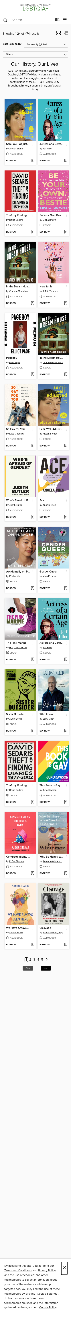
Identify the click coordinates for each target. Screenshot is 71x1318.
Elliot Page (14, 362)
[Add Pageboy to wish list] (32, 374)
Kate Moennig (16, 433)
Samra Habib (16, 932)
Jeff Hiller (47, 148)
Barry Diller (48, 718)
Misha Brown (49, 220)
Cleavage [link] (45, 928)
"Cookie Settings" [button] (47, 1294)
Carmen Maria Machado (20, 291)
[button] (58, 34)
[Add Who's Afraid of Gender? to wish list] (32, 517)
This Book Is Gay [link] (50, 785)
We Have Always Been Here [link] (18, 928)
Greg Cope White (18, 647)
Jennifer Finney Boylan (54, 932)
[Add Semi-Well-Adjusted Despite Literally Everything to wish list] (32, 160)
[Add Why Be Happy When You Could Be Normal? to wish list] (65, 873)
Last (46, 968)
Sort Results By (12, 44)
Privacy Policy (47, 1270)
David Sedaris (16, 220)
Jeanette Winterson (52, 861)
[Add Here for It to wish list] (65, 303)
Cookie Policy (47, 1307)
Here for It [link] (46, 286)
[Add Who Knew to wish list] (65, 731)
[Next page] (46, 960)
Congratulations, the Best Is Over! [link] (18, 856)
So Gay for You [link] (15, 429)
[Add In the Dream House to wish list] (32, 303)
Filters (9, 54)
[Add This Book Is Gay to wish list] (65, 802)
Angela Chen (49, 505)
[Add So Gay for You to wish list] (32, 446)
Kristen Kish (15, 576)
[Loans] (57, 20)
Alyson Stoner (16, 148)
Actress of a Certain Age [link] (52, 144)
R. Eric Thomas (50, 291)
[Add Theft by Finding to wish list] (32, 232)
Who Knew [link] (46, 714)
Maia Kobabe (49, 576)
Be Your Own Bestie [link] (52, 215)
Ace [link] (42, 500)
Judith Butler (15, 505)
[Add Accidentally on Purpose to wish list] (32, 588)
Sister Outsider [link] (15, 714)
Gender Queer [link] (48, 571)
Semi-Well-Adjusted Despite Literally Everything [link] (18, 144)
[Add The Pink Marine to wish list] (32, 659)
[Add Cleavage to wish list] (65, 944)
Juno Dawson (49, 790)
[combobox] (28, 20)
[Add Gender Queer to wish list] (65, 588)
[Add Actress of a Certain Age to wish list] (65, 160)
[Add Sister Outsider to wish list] (32, 731)
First (27, 968)
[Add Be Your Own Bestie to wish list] (65, 232)
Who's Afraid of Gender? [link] (18, 500)
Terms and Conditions (18, 1270)
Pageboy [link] (11, 358)
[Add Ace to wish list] (65, 517)
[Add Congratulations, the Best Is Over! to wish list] (32, 873)
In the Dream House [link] (18, 286)
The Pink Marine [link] (16, 643)
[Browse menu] (65, 19)
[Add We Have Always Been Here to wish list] (32, 944)
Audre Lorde (15, 718)
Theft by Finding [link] (16, 215)
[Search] (5, 20)
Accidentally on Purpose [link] (18, 571)
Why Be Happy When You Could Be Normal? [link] (52, 856)
